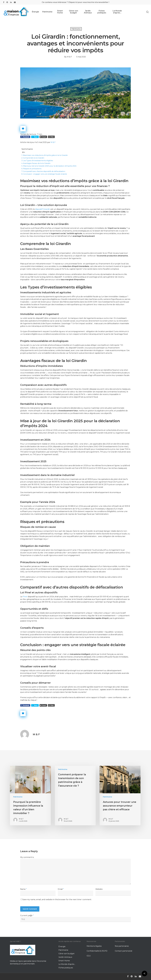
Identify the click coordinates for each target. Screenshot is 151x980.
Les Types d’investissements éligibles (38, 161)
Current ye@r (27, 915)
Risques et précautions (32, 169)
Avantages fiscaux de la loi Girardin (36, 163)
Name (23, 889)
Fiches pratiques (101, 12)
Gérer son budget (73, 12)
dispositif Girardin (42, 209)
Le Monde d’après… (117, 12)
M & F (69, 57)
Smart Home (60, 12)
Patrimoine (47, 12)
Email (61, 889)
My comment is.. (27, 857)
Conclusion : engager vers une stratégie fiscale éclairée (45, 174)
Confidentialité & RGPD (97, 951)
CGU (89, 956)
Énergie (35, 12)
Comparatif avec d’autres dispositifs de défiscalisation (44, 171)
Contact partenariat (123, 951)
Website (99, 889)
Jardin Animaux (88, 12)
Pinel (25, 597)
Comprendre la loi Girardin (33, 158)
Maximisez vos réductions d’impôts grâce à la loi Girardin (45, 155)
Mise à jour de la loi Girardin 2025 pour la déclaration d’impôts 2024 (49, 166)
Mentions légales (94, 946)
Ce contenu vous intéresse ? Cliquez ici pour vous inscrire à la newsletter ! (75, 2)
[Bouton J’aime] (23, 128)
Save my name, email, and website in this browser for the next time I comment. (57, 899)
